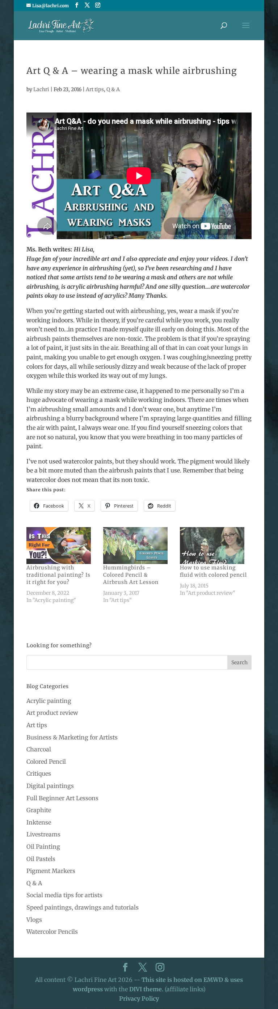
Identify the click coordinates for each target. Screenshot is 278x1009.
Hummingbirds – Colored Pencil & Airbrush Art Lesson (131, 574)
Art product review (52, 712)
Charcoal (38, 749)
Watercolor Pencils (52, 931)
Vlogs (34, 919)
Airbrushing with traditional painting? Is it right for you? (58, 574)
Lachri (41, 89)
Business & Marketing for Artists (72, 737)
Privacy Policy (139, 998)
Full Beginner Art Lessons (62, 798)
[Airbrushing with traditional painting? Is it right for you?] (61, 545)
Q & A (113, 89)
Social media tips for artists (64, 895)
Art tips (95, 89)
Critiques (38, 773)
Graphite (38, 810)
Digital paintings (50, 785)
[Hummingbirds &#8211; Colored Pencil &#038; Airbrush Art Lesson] (138, 545)
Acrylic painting (48, 700)
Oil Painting (43, 846)
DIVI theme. (147, 989)
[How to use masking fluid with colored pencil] (214, 545)
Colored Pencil (46, 761)
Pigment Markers (50, 870)
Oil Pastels (40, 858)
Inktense (38, 822)
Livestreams (43, 834)
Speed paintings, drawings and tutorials (82, 907)
